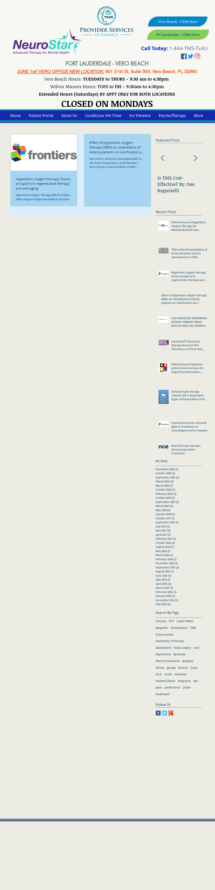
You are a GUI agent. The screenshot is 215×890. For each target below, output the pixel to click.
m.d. (159, 674)
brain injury (182, 648)
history (183, 667)
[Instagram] (197, 56)
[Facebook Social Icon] (184, 56)
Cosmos (161, 621)
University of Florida (170, 641)
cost (196, 648)
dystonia (179, 654)
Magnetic (162, 628)
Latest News (185, 621)
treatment (162, 694)
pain (159, 687)
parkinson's (172, 687)
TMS (193, 628)
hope (194, 667)
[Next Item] (195, 158)
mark (168, 674)
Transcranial (164, 634)
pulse (186, 687)
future (160, 667)
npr (195, 681)
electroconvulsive (168, 661)
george (171, 667)
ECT (171, 621)
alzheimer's (164, 648)
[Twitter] (190, 56)
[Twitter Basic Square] (164, 713)
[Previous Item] (162, 158)
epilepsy (187, 661)
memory (180, 674)
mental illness (165, 681)
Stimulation (179, 628)
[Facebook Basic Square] (158, 713)
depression (163, 654)
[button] (172, 115)
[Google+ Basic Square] (170, 713)
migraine (184, 681)
